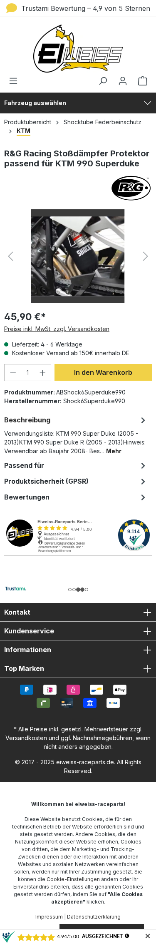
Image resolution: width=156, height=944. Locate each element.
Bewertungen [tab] (27, 497)
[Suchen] (103, 81)
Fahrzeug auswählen (35, 102)
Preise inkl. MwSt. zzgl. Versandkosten (56, 328)
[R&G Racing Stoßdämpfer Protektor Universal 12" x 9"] (78, 256)
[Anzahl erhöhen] (43, 372)
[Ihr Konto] (123, 81)
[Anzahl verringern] (13, 372)
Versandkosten (26, 737)
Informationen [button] (27, 649)
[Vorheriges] (10, 256)
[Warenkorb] (140, 81)
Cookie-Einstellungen (73, 879)
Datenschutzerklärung (94, 917)
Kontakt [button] (17, 612)
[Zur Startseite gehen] (78, 49)
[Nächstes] (145, 256)
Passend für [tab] (24, 465)
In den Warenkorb (103, 372)
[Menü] (15, 81)
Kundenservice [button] (29, 631)
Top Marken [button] (24, 668)
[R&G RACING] (78, 188)
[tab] (76, 434)
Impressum (49, 917)
